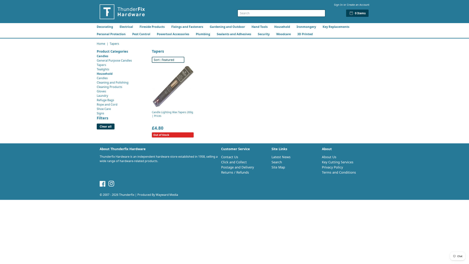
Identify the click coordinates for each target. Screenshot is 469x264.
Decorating (105, 27)
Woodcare (283, 34)
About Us (329, 157)
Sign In (338, 4)
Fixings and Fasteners (187, 27)
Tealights (103, 69)
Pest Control (141, 34)
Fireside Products (152, 27)
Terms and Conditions (339, 172)
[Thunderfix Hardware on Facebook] (103, 184)
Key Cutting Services (337, 162)
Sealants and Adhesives (234, 34)
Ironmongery (306, 27)
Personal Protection (111, 34)
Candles (102, 78)
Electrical (126, 27)
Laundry (102, 96)
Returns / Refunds (235, 172)
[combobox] (281, 13)
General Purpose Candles (114, 60)
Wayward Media (167, 195)
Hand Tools (260, 27)
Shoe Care (104, 109)
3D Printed (305, 34)
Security (264, 34)
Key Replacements (336, 27)
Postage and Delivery (237, 167)
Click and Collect (234, 162)
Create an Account (358, 4)
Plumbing (203, 34)
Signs (100, 113)
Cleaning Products (109, 87)
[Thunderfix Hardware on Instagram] (111, 184)
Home (101, 44)
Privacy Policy (332, 167)
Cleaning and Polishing (112, 82)
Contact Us (229, 157)
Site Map (278, 167)
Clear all (106, 126)
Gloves (101, 91)
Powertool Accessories (173, 34)
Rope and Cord (107, 104)
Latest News (281, 157)
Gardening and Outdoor (227, 27)
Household (282, 27)
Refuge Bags (105, 100)
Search (277, 162)
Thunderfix (126, 195)
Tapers (101, 65)
